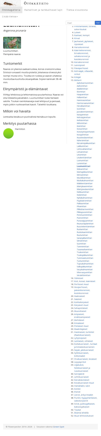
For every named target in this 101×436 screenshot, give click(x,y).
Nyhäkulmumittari (84, 197)
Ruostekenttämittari (86, 226)
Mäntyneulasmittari (85, 189)
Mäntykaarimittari (84, 186)
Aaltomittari (82, 85)
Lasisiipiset (79, 65)
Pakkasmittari (83, 203)
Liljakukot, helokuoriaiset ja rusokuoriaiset (82, 368)
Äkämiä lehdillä (81, 412)
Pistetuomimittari (84, 215)
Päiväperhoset (81, 68)
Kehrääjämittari (83, 117)
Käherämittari (83, 140)
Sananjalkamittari (84, 238)
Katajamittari (82, 114)
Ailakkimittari (82, 88)
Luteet (77, 32)
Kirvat (77, 38)
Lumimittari (82, 163)
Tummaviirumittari (85, 258)
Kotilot (77, 388)
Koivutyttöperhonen (85, 131)
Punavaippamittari (85, 220)
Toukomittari (82, 252)
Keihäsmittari (82, 120)
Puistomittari (82, 217)
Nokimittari (82, 194)
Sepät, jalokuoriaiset (84, 350)
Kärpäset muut (81, 305)
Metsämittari (82, 174)
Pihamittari (81, 206)
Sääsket (78, 299)
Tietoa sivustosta (77, 9)
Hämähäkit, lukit (82, 385)
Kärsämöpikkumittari (86, 143)
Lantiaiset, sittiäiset (83, 341)
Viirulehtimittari (83, 275)
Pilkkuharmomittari (85, 209)
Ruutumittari (82, 235)
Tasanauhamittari (84, 249)
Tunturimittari (83, 261)
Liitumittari (81, 154)
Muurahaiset (80, 311)
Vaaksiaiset (79, 296)
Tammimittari (83, 246)
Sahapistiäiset (81, 308)
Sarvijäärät (79, 373)
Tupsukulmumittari (85, 263)
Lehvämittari (82, 152)
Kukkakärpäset (81, 302)
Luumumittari (83, 166)
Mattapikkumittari (85, 172)
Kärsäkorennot (81, 62)
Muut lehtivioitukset (84, 415)
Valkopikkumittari (84, 266)
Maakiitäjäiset (80, 329)
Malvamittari (82, 169)
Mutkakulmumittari (85, 180)
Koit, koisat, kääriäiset (84, 281)
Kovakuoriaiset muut (84, 382)
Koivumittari (82, 128)
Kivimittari (81, 126)
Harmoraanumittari (85, 103)
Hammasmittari (84, 100)
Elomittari (81, 91)
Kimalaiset (79, 323)
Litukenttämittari (84, 157)
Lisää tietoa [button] (9, 16)
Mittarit (77, 80)
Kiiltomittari (82, 123)
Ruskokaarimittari (84, 232)
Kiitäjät (77, 77)
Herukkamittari (83, 106)
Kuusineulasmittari (85, 137)
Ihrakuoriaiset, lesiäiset (85, 359)
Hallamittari (82, 97)
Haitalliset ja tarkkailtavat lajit (43, 9)
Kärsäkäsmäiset (81, 380)
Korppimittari (83, 134)
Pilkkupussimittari (84, 212)
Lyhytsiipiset (80, 338)
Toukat (77, 409)
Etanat (77, 391)
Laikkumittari (82, 146)
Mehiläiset (79, 320)
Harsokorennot (81, 47)
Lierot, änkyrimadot (83, 394)
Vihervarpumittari (84, 272)
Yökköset (78, 278)
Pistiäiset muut (81, 326)
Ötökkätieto (36, 3)
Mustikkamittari (83, 177)
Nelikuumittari (83, 192)
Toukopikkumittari (85, 255)
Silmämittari (82, 240)
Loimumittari (82, 160)
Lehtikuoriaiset (81, 377)
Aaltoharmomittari (85, 83)
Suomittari (81, 243)
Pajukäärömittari (84, 200)
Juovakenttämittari (85, 111)
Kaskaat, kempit (82, 35)
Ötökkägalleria (11, 9)
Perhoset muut (81, 284)
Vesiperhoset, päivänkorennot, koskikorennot (82, 290)
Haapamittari (83, 94)
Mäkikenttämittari (84, 183)
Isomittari (81, 108)
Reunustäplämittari (85, 223)
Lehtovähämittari (84, 149)
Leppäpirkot (80, 362)
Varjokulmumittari (85, 269)
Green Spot (58, 426)
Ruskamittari (82, 229)
